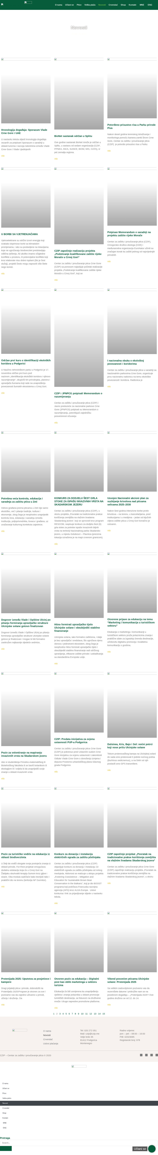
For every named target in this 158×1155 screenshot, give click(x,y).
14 (99, 1014)
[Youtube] (151, 1055)
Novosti (102, 5)
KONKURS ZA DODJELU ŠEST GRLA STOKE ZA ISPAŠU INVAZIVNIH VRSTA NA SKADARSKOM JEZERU (78, 501)
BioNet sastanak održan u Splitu (73, 136)
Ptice (79, 5)
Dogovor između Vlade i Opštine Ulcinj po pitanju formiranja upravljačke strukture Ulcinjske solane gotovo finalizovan (25, 623)
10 (82, 1014)
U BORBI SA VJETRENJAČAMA (19, 234)
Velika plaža (89, 5)
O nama (58, 5)
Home (74, 34)
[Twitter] (146, 1055)
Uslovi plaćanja (50, 1043)
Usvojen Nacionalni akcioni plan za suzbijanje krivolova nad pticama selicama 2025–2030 (127, 501)
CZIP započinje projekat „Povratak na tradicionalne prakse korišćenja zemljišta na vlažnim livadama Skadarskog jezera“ (131, 857)
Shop (123, 5)
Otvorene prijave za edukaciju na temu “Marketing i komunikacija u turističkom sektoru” (131, 622)
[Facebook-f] (141, 1055)
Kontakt (132, 5)
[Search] (6, 1148)
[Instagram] (157, 1055)
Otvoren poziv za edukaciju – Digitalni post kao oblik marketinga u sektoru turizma (76, 982)
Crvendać (113, 5)
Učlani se (69, 5)
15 (103, 1014)
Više (3, 156)
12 (90, 1014)
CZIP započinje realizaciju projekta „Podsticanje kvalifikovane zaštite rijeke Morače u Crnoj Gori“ (77, 254)
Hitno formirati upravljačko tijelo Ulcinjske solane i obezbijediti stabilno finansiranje (77, 627)
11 (86, 1014)
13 (95, 1014)
